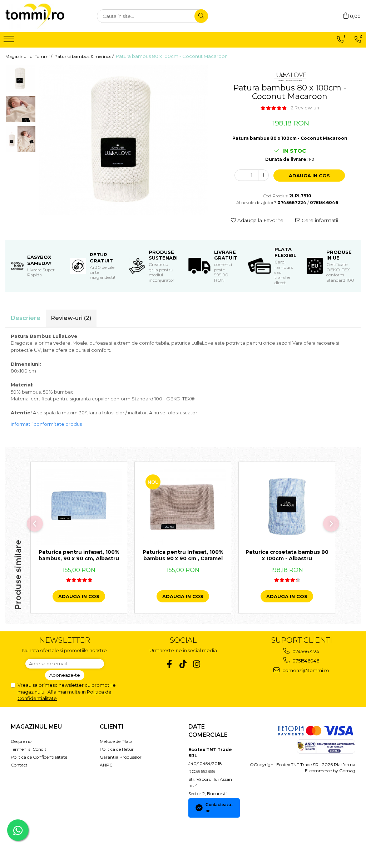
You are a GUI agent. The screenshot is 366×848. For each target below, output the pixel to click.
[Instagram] (197, 664)
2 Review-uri (305, 107)
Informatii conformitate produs (46, 424)
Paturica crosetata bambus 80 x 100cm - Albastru (287, 555)
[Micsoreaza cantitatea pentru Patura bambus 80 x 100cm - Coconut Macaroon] (239, 175)
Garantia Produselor (121, 757)
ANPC (106, 765)
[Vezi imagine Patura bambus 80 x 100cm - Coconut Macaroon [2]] (20, 139)
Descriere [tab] (25, 318)
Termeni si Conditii (30, 749)
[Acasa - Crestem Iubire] (41, 16)
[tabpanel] (123, 140)
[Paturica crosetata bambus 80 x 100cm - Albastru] (287, 507)
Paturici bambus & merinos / (84, 56)
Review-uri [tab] (71, 318)
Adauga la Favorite (259, 220)
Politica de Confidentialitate (39, 757)
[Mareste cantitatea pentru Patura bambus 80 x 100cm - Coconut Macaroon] (263, 175)
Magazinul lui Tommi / (29, 56)
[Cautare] (201, 16)
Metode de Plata (116, 741)
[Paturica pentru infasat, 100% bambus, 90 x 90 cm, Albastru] (79, 507)
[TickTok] (183, 664)
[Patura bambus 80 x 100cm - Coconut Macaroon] (123, 140)
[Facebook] (169, 664)
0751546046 (305, 661)
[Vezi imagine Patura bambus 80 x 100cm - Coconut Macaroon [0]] (20, 78)
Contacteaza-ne (219, 807)
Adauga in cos (309, 175)
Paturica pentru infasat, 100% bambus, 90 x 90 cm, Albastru (79, 555)
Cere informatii (319, 220)
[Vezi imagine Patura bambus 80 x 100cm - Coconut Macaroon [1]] (20, 109)
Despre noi (22, 741)
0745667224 (305, 651)
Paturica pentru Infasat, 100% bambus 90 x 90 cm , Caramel (183, 555)
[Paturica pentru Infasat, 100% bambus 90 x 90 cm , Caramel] (183, 507)
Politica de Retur (117, 749)
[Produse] (10, 41)
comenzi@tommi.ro (305, 670)
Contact (19, 765)
